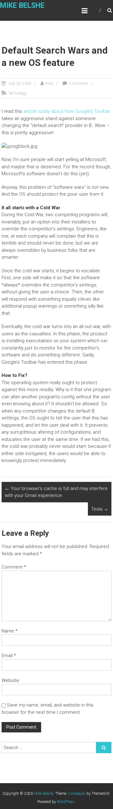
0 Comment (78, 83)
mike (49, 83)
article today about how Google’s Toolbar (67, 111)
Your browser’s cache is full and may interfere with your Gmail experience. (56, 492)
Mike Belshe (22, 5)
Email (9, 655)
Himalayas (77, 793)
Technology (17, 93)
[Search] (103, 747)
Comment (14, 567)
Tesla (99, 509)
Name (10, 631)
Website (10, 680)
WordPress (65, 802)
